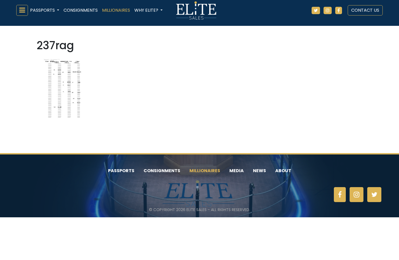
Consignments (81, 10)
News (259, 171)
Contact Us (365, 10)
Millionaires (116, 10)
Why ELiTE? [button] (146, 10)
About (283, 171)
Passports (121, 171)
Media (236, 171)
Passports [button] (43, 10)
